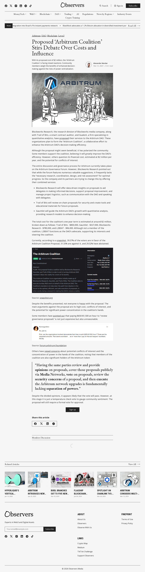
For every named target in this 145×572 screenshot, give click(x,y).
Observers (81, 523)
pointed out (59, 315)
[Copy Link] (53, 423)
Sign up (72, 409)
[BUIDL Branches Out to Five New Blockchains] (61, 480)
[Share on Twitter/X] (41, 423)
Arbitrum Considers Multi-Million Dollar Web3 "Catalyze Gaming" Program (129, 492)
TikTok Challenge (85, 551)
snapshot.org (46, 297)
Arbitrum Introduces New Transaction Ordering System (37, 492)
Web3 (32, 14)
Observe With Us (84, 527)
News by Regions (104, 14)
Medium (80, 547)
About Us (81, 519)
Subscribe (133, 5)
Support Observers (85, 556)
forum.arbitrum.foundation (53, 345)
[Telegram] (25, 6)
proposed (64, 138)
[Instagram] (16, 6)
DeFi (57, 14)
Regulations (87, 14)
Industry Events (124, 14)
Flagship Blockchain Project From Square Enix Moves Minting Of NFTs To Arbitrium (84, 492)
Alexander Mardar (100, 63)
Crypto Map (82, 543)
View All (132, 464)
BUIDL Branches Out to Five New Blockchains (59, 492)
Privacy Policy (127, 523)
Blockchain (45, 14)
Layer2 (61, 35)
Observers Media (76, 568)
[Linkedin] (21, 6)
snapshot (61, 240)
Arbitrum (36, 35)
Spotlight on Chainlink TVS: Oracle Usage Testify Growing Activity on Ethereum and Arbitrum (105, 492)
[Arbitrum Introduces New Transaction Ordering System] (38, 480)
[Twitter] (11, 6)
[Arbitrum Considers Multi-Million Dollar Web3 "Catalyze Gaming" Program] (130, 480)
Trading (67, 14)
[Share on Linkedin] (47, 423)
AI (77, 14)
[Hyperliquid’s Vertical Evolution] (15, 480)
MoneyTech (19, 14)
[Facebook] (6, 6)
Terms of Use (127, 519)
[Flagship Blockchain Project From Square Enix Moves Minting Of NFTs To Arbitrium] (84, 480)
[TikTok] (30, 6)
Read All (132, 25)
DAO (43, 35)
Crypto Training (72, 18)
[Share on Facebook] (35, 423)
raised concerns (52, 351)
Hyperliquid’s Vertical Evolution (12, 492)
